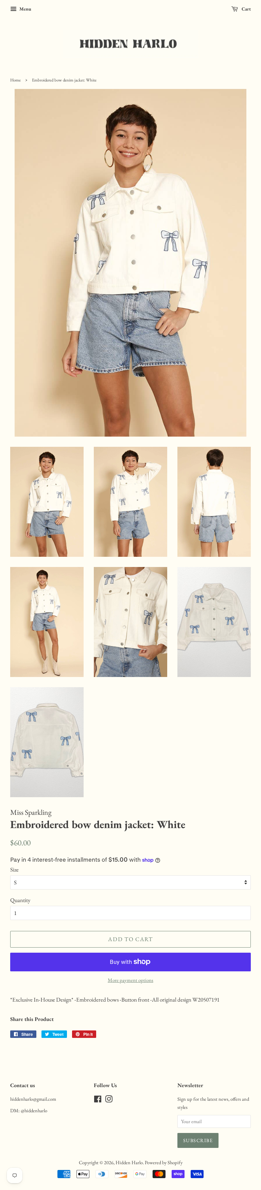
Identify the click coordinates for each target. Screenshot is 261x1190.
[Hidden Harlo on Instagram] (108, 1100)
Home (15, 80)
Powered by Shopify (163, 1162)
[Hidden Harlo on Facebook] (98, 1100)
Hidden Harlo (129, 1162)
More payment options (130, 980)
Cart (246, 9)
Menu (24, 9)
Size (14, 869)
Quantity (20, 900)
